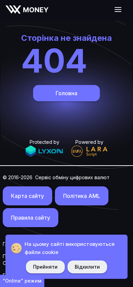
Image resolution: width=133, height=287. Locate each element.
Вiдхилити (87, 267)
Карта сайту (27, 195)
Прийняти (45, 267)
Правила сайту (30, 217)
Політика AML (81, 195)
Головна (66, 93)
